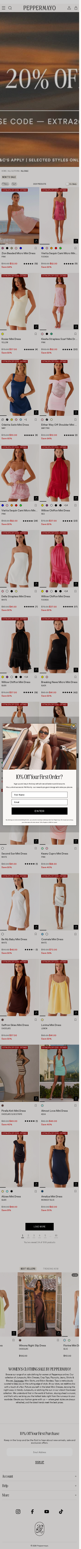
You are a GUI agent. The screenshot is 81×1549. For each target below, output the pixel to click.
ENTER (39, 811)
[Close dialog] (73, 726)
